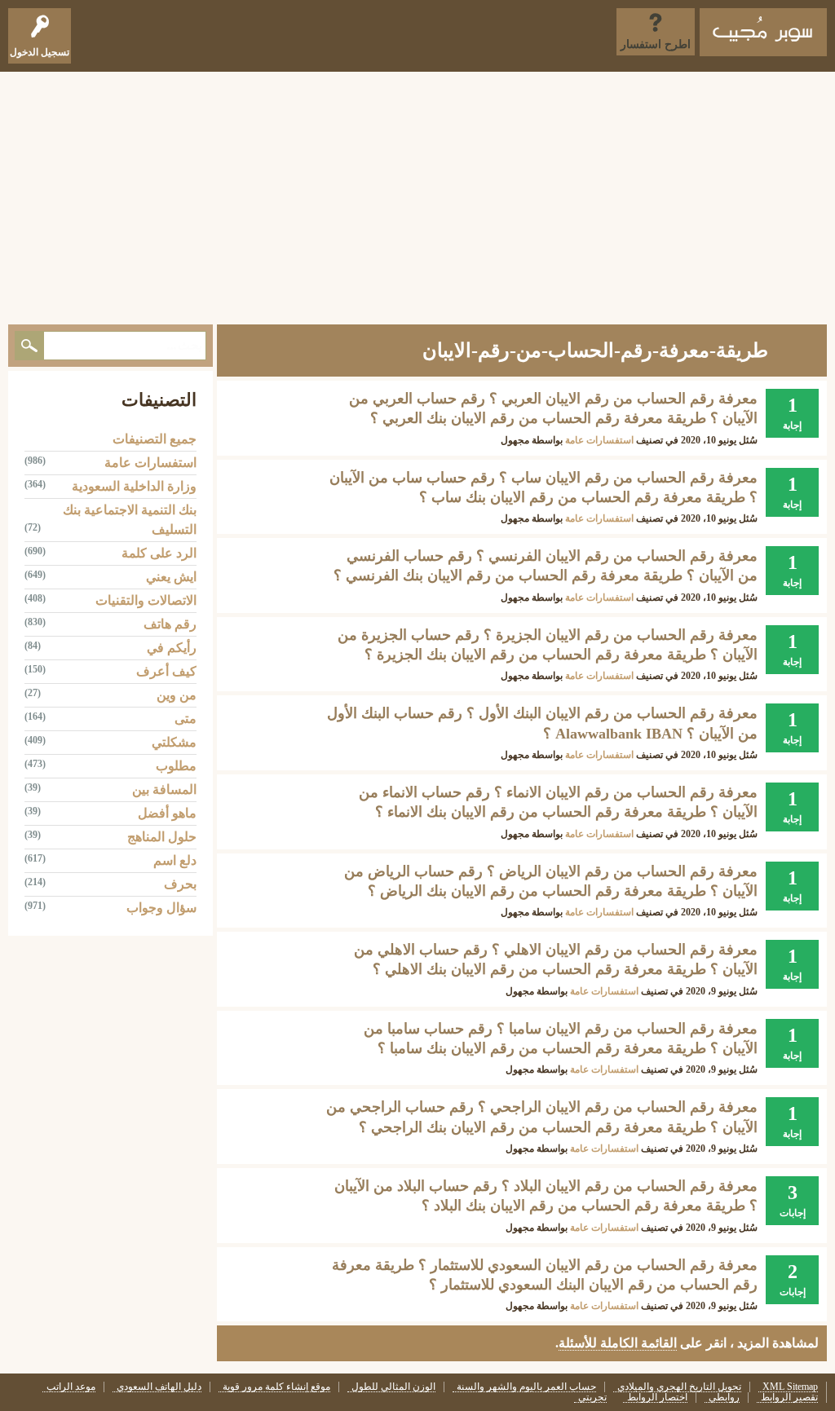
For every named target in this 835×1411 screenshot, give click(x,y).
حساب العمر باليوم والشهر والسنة (526, 1387)
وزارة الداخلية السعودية (134, 486)
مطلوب (176, 766)
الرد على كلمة (159, 553)
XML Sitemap (790, 1387)
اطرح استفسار (656, 44)
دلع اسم (175, 860)
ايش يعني (171, 577)
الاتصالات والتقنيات (146, 600)
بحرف (180, 884)
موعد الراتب (70, 1387)
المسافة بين (164, 789)
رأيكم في (172, 648)
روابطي (724, 1397)
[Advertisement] (417, 194)
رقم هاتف (170, 624)
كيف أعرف (166, 671)
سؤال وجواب (161, 908)
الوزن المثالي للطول (393, 1387)
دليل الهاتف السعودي (159, 1387)
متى (186, 718)
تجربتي (592, 1397)
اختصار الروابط (657, 1397)
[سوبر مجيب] (763, 32)
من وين (177, 695)
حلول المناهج (162, 837)
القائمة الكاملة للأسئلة (618, 1343)
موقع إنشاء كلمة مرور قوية (276, 1387)
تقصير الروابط (789, 1397)
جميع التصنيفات (155, 439)
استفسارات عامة (599, 440)
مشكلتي (174, 742)
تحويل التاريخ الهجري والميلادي (679, 1387)
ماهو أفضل (167, 813)
